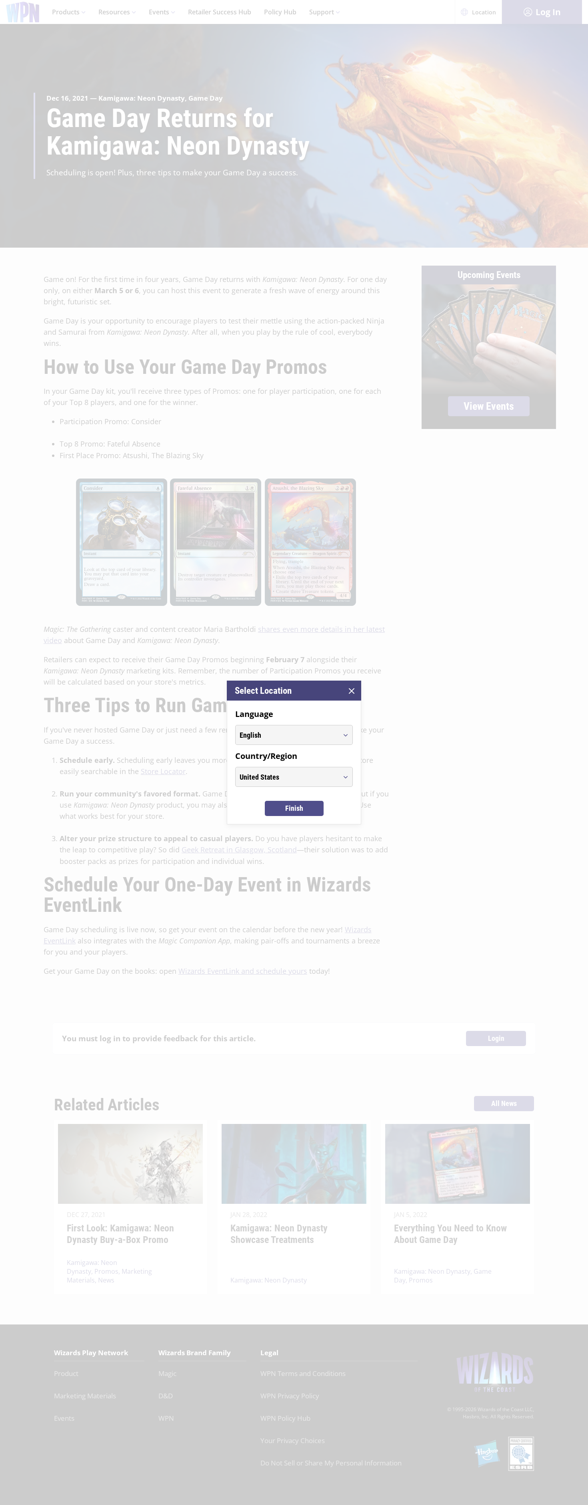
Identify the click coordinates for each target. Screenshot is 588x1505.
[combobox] (287, 735)
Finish (294, 808)
